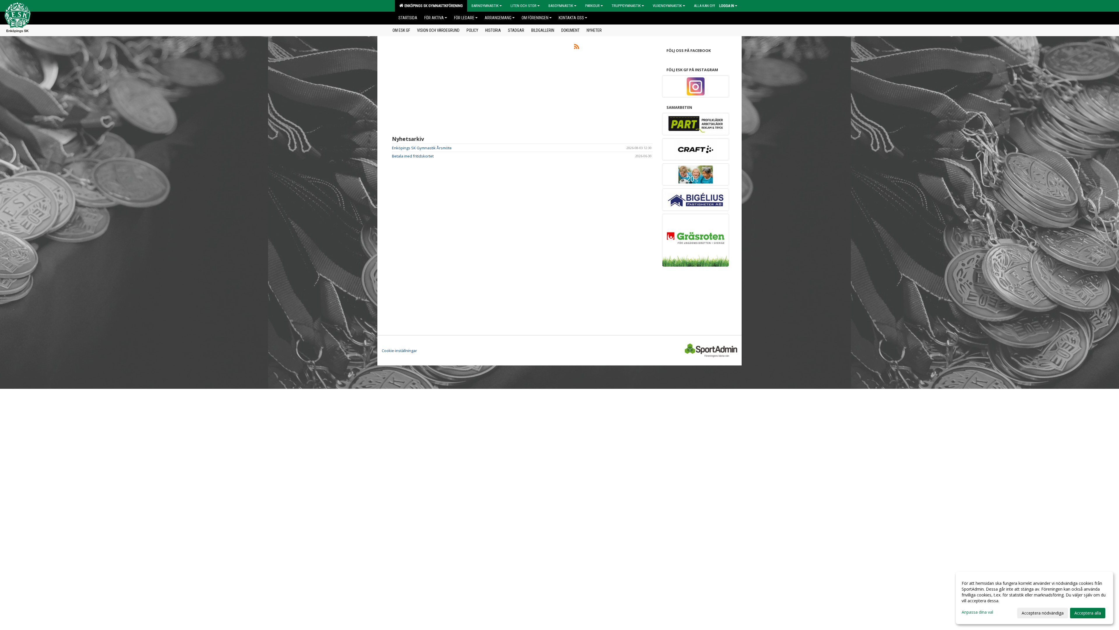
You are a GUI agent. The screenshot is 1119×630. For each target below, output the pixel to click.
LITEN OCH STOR (523, 6)
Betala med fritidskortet (413, 156)
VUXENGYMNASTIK (667, 6)
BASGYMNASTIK (560, 6)
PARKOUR (592, 6)
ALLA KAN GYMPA (707, 6)
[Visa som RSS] (576, 47)
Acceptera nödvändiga (1043, 613)
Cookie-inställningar (399, 350)
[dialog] (1034, 598)
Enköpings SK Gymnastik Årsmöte (422, 147)
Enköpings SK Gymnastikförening (433, 6)
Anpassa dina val (977, 612)
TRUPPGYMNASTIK (626, 6)
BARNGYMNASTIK (485, 6)
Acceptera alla (1087, 613)
